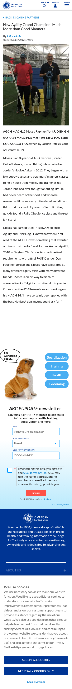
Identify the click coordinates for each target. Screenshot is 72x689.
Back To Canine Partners (22, 17)
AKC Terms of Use (34, 472)
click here (47, 499)
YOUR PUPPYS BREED (21, 438)
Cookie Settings (36, 681)
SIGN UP (36, 493)
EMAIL (15, 426)
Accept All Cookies (36, 659)
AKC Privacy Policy (60, 504)
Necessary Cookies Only (36, 671)
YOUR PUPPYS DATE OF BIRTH (24, 450)
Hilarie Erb (14, 36)
